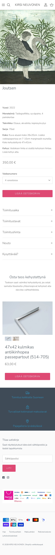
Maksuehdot (29, 532)
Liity (9, 468)
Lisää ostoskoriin (27, 193)
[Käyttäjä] (45, 5)
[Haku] (10, 5)
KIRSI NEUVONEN (16, 544)
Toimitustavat (11, 221)
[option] (27, 47)
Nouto (6, 243)
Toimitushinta (11, 232)
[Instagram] (8, 477)
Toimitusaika (10, 210)
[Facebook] (3, 477)
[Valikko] (3, 5)
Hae (4, 532)
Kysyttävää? (10, 254)
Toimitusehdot (15, 532)
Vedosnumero (9, 173)
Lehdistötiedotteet (9, 536)
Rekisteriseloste (44, 532)
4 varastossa (11, 180)
